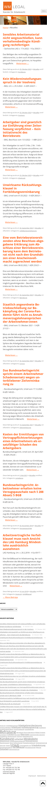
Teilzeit (8, 745)
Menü (44, 11)
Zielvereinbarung (25, 428)
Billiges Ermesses (40, 732)
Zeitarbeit (4, 749)
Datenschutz (41, 776)
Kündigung (21, 72)
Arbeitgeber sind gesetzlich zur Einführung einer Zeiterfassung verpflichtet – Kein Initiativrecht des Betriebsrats (22, 129)
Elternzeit (25, 734)
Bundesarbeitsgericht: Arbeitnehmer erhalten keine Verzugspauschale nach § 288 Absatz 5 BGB (23, 490)
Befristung (8, 731)
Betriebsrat (23, 298)
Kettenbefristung (28, 736)
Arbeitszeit (21, 178)
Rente (11, 743)
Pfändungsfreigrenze (31, 741)
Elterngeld (17, 735)
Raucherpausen (4, 743)
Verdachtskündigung (6, 747)
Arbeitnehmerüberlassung (30, 725)
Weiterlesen (22, 63)
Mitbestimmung (4, 741)
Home (5, 27)
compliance (19, 478)
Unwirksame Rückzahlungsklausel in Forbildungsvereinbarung (21, 662)
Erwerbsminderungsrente (37, 735)
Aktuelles (36, 69)
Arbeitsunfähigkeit (5, 727)
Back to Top (43, 783)
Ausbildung (42, 727)
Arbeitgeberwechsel (12, 725)
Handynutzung (11, 736)
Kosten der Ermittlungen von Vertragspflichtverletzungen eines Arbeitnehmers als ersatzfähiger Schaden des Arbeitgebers (23, 441)
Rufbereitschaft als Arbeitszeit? (10, 704)
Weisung (38, 747)
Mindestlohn (31, 738)
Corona (22, 364)
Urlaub (14, 745)
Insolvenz (21, 115)
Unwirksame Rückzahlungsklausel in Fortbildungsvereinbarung (21, 638)
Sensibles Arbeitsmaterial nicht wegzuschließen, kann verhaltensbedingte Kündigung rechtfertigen (22, 39)
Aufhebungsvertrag (29, 727)
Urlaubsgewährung (25, 745)
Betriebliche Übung (22, 732)
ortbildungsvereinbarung (28, 231)
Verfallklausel (27, 594)
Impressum (32, 776)
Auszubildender (29, 729)
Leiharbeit (18, 739)
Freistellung (3, 736)
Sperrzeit (2, 745)
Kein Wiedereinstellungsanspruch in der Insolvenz (22, 80)
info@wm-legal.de (9, 771)
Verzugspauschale (26, 528)
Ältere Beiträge (10, 597)
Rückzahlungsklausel (29, 743)
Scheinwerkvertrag (41, 743)
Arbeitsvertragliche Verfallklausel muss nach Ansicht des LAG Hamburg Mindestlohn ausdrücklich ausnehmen (22, 542)
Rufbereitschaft (18, 743)
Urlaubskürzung (38, 745)
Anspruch (18, 594)
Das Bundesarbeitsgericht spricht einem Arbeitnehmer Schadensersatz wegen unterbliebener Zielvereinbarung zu (23, 377)
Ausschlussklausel (19, 729)
